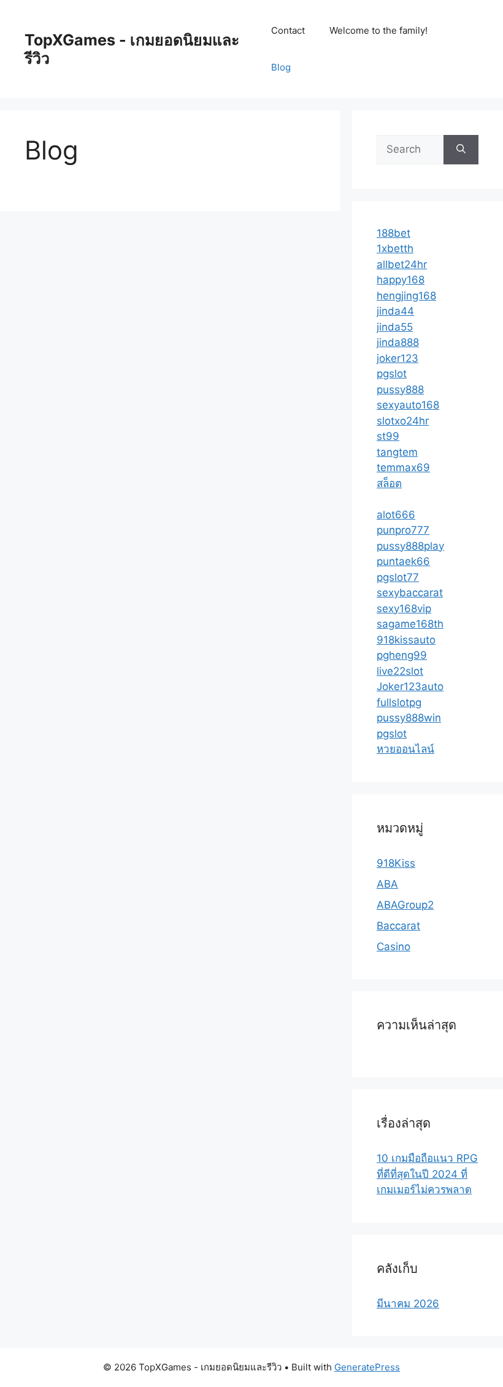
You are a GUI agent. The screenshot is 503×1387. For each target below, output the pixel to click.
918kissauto (406, 640)
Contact (288, 30)
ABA (387, 884)
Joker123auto (410, 686)
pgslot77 (398, 577)
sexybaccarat (410, 592)
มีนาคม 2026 (408, 1303)
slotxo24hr (403, 421)
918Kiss (396, 863)
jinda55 (395, 327)
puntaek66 (403, 561)
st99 (388, 436)
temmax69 (403, 467)
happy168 (400, 280)
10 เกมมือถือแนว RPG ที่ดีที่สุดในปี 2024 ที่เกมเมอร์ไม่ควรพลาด (427, 1174)
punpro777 (403, 530)
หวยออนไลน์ (405, 749)
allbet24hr (402, 264)
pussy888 (400, 389)
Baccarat (398, 926)
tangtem (397, 452)
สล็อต (389, 483)
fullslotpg (399, 702)
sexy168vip (404, 608)
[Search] (460, 149)
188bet (393, 233)
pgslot (392, 373)
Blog (281, 67)
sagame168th (410, 624)
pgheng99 (402, 655)
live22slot (400, 671)
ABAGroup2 (405, 905)
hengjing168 (406, 296)
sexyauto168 (408, 405)
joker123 (397, 358)
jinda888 (398, 342)
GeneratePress (367, 1367)
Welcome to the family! (378, 30)
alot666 (396, 515)
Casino (393, 946)
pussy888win (409, 718)
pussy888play (410, 546)
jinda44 (395, 311)
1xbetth (395, 248)
